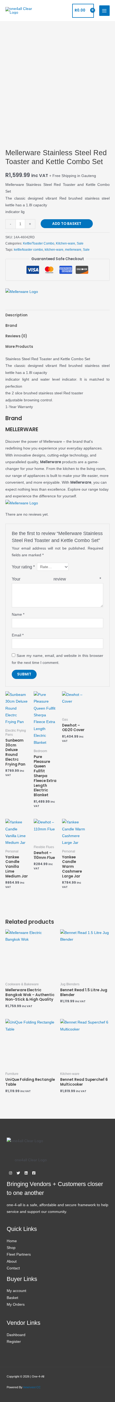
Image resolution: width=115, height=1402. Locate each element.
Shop (11, 1248)
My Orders (16, 1304)
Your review (56, 578)
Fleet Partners (19, 1254)
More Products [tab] (19, 346)
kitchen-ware (54, 250)
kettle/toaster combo (28, 250)
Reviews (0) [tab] (16, 336)
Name (18, 615)
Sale (80, 243)
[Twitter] (18, 1173)
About (12, 1261)
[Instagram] (10, 1173)
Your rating (23, 566)
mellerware (73, 250)
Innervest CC (32, 1387)
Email (18, 635)
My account (16, 1291)
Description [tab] (16, 315)
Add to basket (66, 223)
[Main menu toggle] (104, 10)
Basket (12, 1298)
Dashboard (16, 1335)
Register (14, 1342)
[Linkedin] (26, 1173)
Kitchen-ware (65, 243)
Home (12, 1241)
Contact (13, 1268)
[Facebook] (34, 1173)
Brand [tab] (11, 325)
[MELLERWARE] (21, 291)
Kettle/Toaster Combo (38, 243)
